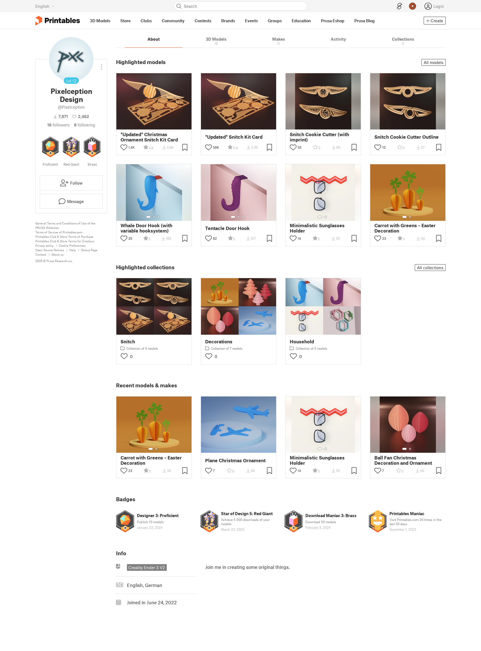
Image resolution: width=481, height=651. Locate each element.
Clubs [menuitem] (146, 20)
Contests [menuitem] (203, 20)
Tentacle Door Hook (227, 228)
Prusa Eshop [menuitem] (332, 20)
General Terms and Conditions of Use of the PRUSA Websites (65, 225)
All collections (430, 267)
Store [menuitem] (125, 20)
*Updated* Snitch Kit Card (233, 137)
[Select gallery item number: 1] (148, 217)
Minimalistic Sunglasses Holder (317, 228)
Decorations (218, 341)
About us (57, 254)
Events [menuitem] (251, 20)
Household (302, 341)
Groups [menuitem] (275, 20)
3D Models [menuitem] (100, 20)
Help (72, 250)
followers (58, 124)
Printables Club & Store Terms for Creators (64, 241)
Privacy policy (44, 245)
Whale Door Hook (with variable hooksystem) (146, 228)
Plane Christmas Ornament (235, 460)
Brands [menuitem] (228, 20)
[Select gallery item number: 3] (158, 217)
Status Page (89, 250)
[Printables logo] (57, 21)
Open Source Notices (49, 250)
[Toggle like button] (124, 147)
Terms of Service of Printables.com (58, 232)
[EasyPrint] (399, 6)
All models (433, 62)
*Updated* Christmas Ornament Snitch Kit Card (149, 137)
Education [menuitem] (301, 20)
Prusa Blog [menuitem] (364, 20)
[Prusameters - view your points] (412, 6)
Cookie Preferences (72, 245)
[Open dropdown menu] (101, 64)
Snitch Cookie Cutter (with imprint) (319, 137)
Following (84, 124)
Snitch (128, 341)
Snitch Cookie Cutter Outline (406, 137)
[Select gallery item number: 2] (154, 217)
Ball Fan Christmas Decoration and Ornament (403, 460)
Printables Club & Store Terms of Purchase (64, 236)
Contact (40, 254)
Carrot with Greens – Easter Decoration (405, 228)
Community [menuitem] (173, 20)
